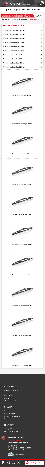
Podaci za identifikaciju (11, 431)
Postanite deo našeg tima (12, 416)
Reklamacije (7, 398)
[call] (42, 3)
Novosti (6, 419)
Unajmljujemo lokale (10, 414)
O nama (6, 411)
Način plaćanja (8, 396)
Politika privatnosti (10, 401)
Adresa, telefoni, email (11, 429)
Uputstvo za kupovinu (11, 390)
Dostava (6, 393)
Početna (4, 20)
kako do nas (19, 455)
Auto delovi (12, 20)
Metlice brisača (22, 20)
